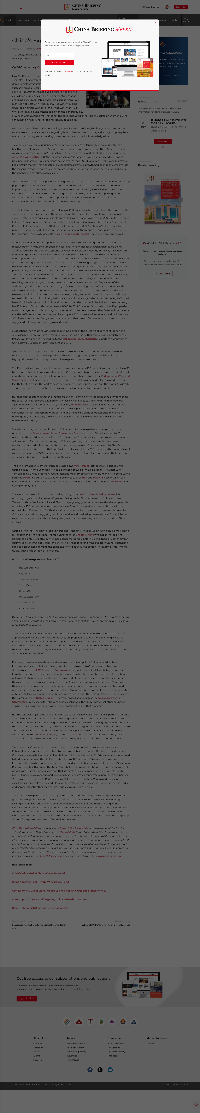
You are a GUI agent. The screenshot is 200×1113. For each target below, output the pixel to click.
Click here (66, 71)
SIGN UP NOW (59, 62)
